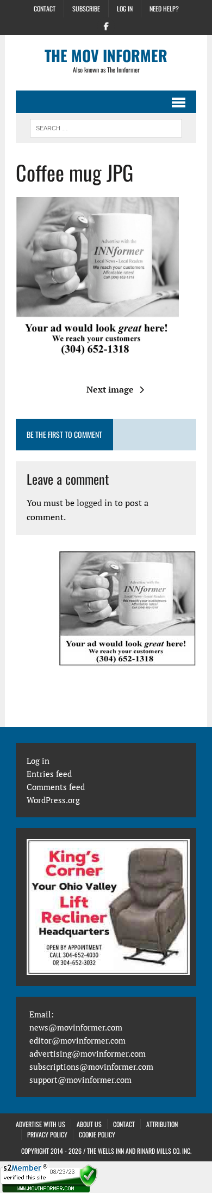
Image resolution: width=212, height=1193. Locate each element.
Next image (110, 389)
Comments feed (56, 786)
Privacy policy (47, 1134)
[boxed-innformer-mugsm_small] (127, 608)
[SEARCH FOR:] (106, 126)
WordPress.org (53, 799)
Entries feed (49, 773)
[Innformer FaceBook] (106, 25)
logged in (95, 503)
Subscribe (86, 8)
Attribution (162, 1124)
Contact (44, 8)
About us (89, 1124)
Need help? (164, 8)
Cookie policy (97, 1134)
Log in (125, 8)
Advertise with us (40, 1124)
